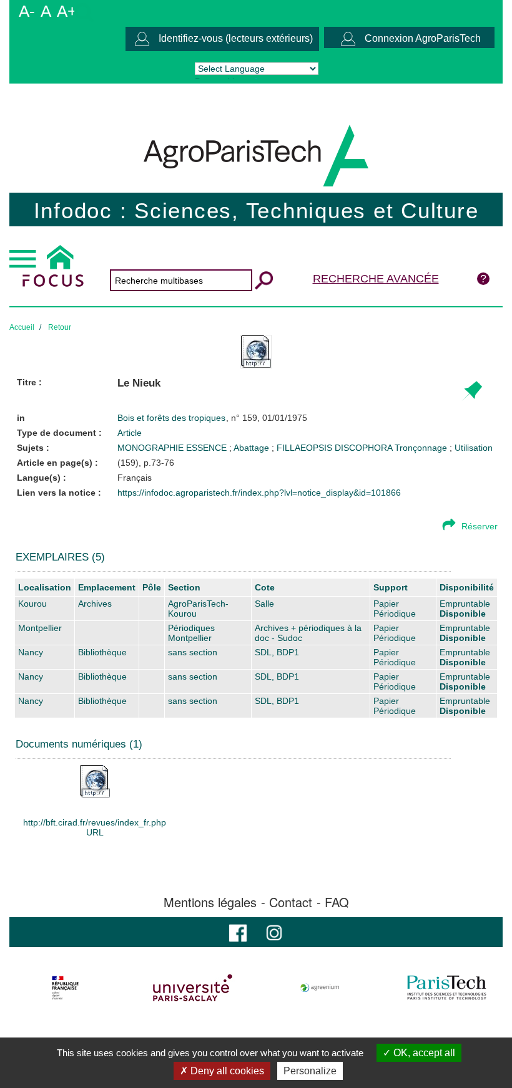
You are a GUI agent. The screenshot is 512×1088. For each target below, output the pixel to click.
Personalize (310, 1071)
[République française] (65, 987)
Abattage (253, 448)
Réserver (479, 526)
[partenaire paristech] (447, 987)
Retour (59, 327)
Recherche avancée (376, 278)
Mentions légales (210, 902)
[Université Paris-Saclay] (193, 987)
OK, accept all (423, 1052)
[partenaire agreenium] (320, 987)
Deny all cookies (226, 1071)
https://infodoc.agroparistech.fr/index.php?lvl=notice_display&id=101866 (259, 493)
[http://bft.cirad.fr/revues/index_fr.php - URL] (95, 781)
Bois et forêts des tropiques (172, 418)
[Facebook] (238, 932)
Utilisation (474, 448)
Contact (290, 902)
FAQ (337, 902)
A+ (67, 11)
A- (27, 11)
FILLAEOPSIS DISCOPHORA (336, 448)
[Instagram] (274, 932)
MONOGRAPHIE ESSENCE (173, 448)
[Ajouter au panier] (472, 391)
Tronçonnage (422, 448)
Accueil (21, 327)
